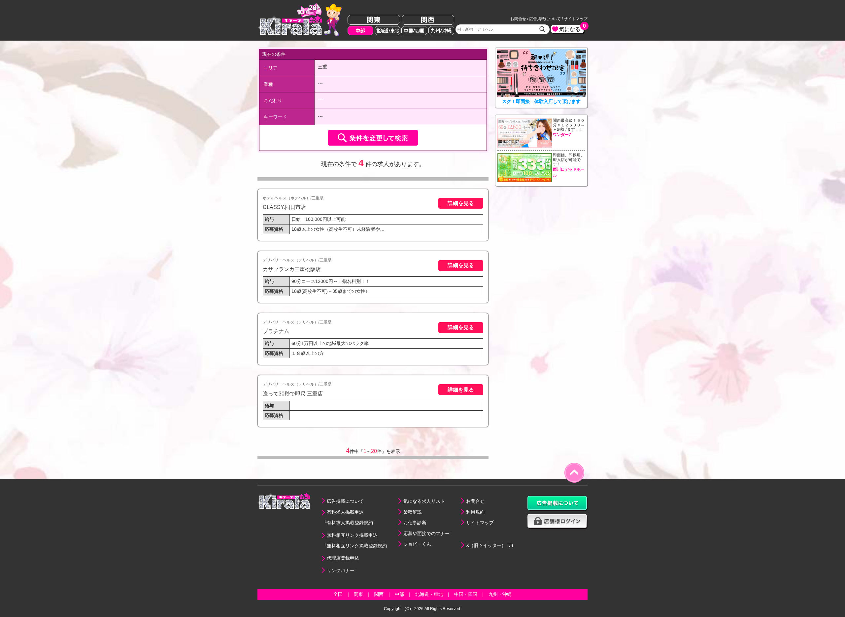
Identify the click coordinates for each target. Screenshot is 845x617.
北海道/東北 (387, 30)
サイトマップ (576, 19)
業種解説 (412, 512)
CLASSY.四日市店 (284, 207)
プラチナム (276, 331)
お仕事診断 (414, 522)
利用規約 (475, 512)
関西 (428, 20)
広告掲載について (545, 19)
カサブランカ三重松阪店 (292, 269)
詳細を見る (461, 203)
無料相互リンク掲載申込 (352, 535)
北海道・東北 (429, 594)
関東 (374, 20)
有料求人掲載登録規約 (350, 522)
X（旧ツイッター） (486, 545)
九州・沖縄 (500, 594)
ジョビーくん (417, 544)
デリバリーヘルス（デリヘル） (290, 260)
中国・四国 (465, 594)
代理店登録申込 (343, 558)
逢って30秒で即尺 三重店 (293, 393)
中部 (360, 30)
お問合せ (518, 19)
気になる (571, 28)
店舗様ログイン (557, 521)
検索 (543, 29)
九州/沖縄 (441, 30)
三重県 (317, 198)
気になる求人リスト (424, 501)
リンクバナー (341, 570)
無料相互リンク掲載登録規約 (357, 545)
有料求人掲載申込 (345, 512)
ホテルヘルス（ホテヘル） (286, 198)
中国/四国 (414, 30)
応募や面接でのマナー (426, 533)
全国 (338, 594)
